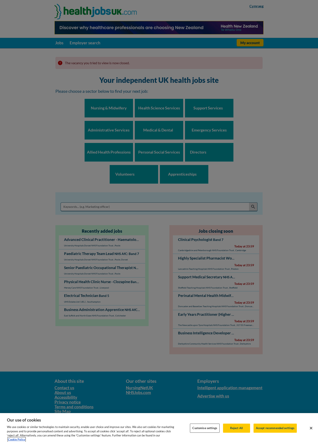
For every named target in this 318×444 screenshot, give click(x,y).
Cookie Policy (16, 439)
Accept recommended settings (275, 428)
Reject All (236, 428)
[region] (159, 428)
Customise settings (204, 428)
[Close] (311, 428)
